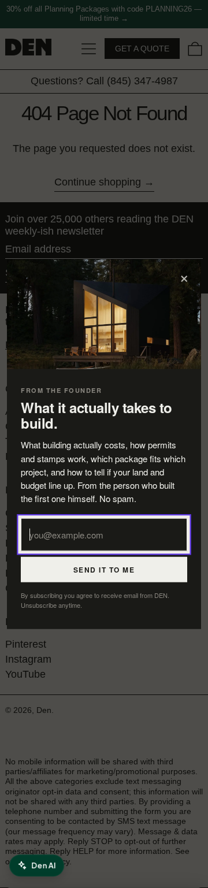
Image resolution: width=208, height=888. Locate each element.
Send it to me (104, 569)
